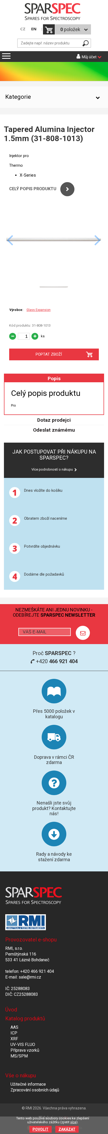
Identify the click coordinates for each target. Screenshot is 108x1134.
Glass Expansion (38, 310)
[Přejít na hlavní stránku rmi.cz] (54, 12)
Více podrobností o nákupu (52, 469)
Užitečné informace (28, 1084)
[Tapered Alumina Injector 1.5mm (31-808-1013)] (54, 271)
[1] (83, 633)
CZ (22, 29)
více (73, 1122)
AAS (14, 1027)
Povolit (40, 1129)
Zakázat (66, 1129)
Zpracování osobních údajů (34, 1089)
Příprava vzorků (24, 1050)
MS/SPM (19, 1056)
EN (33, 29)
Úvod (11, 1009)
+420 (56, 661)
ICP (13, 1033)
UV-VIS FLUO (22, 1044)
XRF (14, 1038)
